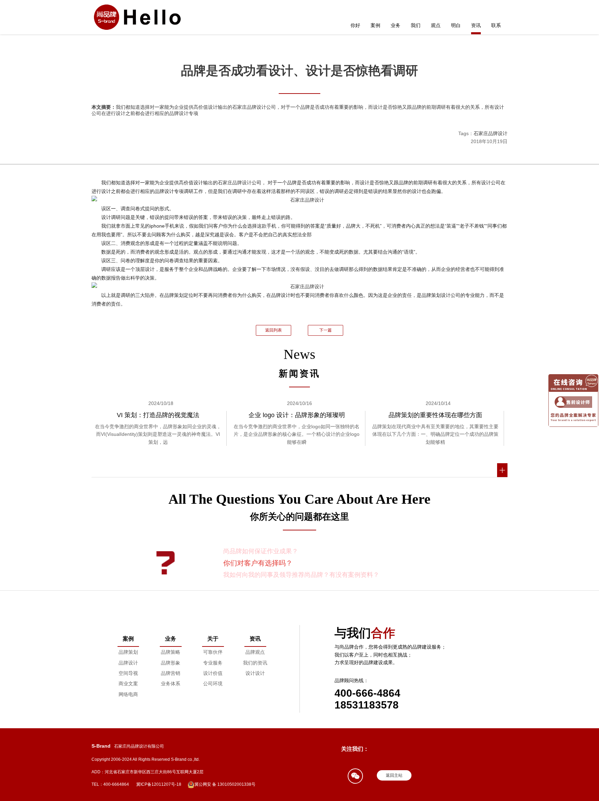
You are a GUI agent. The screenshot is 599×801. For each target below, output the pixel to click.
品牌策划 (128, 652)
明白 (456, 25)
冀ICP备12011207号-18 (158, 784)
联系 (496, 25)
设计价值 (213, 673)
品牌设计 (128, 663)
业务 (395, 25)
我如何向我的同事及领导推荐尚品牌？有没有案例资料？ (301, 574)
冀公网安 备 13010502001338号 (224, 784)
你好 (355, 25)
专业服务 (213, 663)
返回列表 (273, 330)
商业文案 (128, 683)
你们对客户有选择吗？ (258, 563)
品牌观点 (255, 652)
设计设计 (255, 673)
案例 (375, 25)
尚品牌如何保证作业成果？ (260, 551)
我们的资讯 (255, 663)
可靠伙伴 (213, 652)
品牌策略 (170, 652)
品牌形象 (170, 663)
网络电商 (128, 694)
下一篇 (325, 330)
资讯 (476, 25)
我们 (415, 25)
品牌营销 (170, 673)
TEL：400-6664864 (110, 784)
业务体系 (170, 683)
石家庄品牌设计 (490, 133)
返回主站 (394, 775)
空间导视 (128, 673)
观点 (436, 25)
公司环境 (213, 683)
